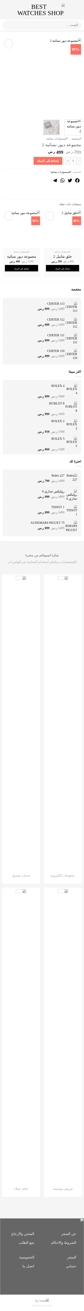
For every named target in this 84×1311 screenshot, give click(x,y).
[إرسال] (7, 25)
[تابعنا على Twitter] (35, 1280)
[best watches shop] (40, 10)
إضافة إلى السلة (47, 160)
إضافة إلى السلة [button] (62, 268)
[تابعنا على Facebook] (48, 1280)
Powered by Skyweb (42, 1306)
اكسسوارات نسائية (57, 138)
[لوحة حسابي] (11, 9)
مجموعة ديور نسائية (21, 256)
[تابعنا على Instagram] (42, 1280)
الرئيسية (76, 138)
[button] (77, 10)
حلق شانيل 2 (62, 256)
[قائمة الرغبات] (70, 9)
